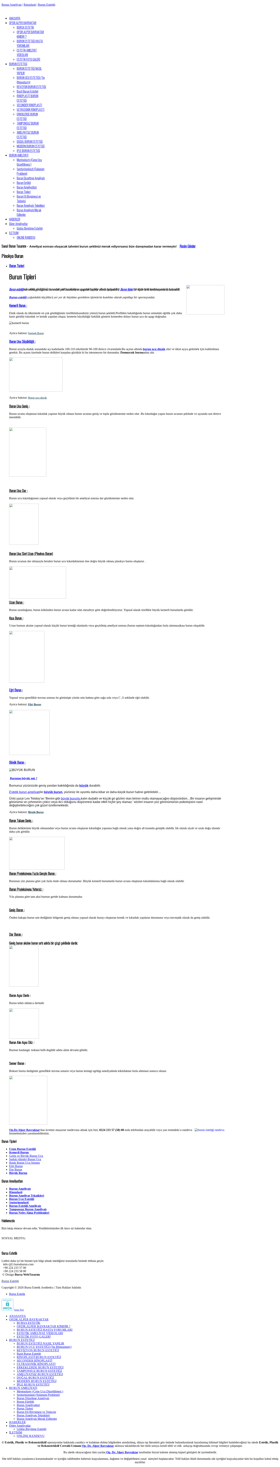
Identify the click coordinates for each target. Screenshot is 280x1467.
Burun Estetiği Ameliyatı (25, 1205)
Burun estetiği (16, 289)
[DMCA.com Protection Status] (7, 1309)
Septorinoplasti (19, 1202)
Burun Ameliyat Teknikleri (26, 1195)
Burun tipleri (126, 289)
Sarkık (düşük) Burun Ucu (25, 1159)
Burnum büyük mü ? (23, 778)
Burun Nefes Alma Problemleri (29, 1212)
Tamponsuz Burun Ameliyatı (27, 1209)
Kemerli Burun (36, 333)
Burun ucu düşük (37, 397)
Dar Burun (15, 1169)
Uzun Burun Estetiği (22, 1149)
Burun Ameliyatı (12, 4)
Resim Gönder (188, 245)
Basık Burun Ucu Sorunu (24, 1162)
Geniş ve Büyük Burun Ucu (26, 1155)
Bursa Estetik (17, 1294)
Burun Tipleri (16, 265)
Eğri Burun (15, 689)
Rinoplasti (30, 4)
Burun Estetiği (46, 4)
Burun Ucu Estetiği (21, 1199)
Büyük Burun (18, 1173)
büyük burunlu (70, 798)
